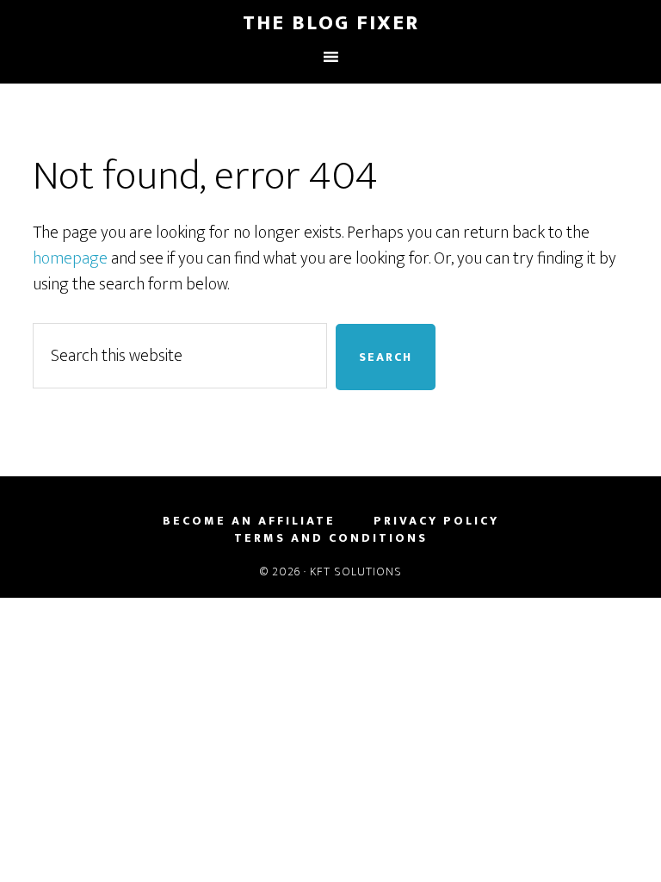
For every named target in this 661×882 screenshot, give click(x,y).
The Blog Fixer (331, 23)
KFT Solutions (356, 571)
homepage (70, 258)
